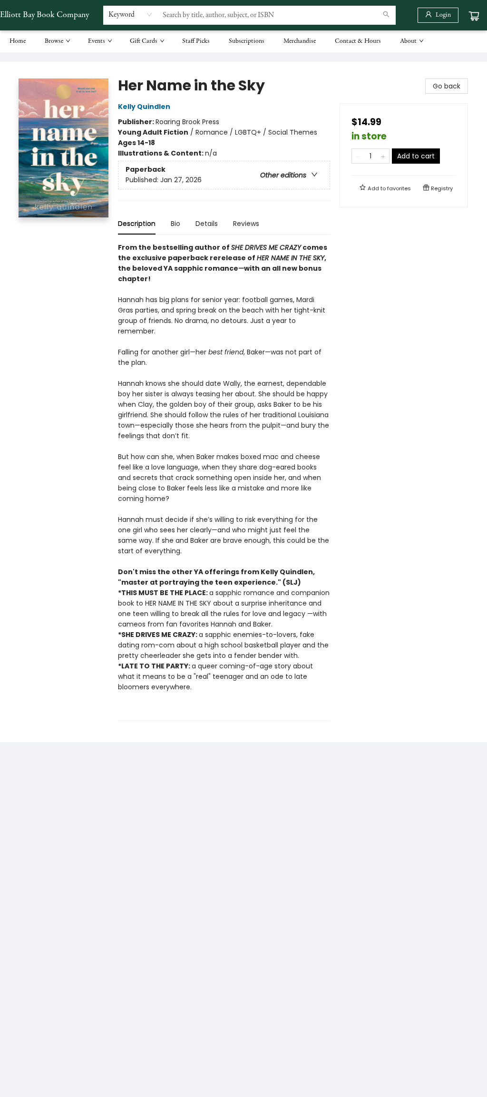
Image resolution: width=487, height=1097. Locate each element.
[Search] (386, 15)
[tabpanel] (224, 481)
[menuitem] (17, 41)
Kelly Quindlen (144, 106)
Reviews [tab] (246, 223)
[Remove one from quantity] (358, 156)
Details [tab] (206, 223)
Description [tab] (137, 223)
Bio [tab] (175, 223)
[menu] (243, 41)
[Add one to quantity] (383, 156)
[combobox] (130, 15)
